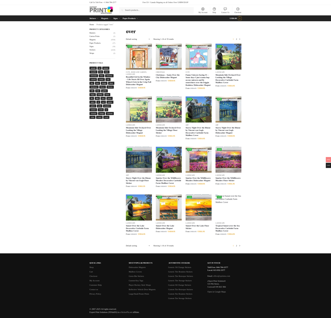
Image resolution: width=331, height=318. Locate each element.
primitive (107, 106)
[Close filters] (116, 29)
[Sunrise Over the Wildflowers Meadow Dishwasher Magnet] (199, 160)
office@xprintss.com (221, 276)
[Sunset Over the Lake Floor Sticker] (199, 207)
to (106, 110)
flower (103, 87)
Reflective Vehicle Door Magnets (142, 289)
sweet (100, 110)
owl (103, 102)
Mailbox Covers (135, 272)
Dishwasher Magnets (137, 267)
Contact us (93, 289)
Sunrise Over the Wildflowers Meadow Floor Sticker (228, 179)
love (103, 98)
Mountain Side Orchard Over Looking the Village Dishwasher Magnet (138, 130)
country (101, 79)
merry (109, 98)
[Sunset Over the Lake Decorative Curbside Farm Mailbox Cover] (139, 207)
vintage (101, 113)
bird (100, 72)
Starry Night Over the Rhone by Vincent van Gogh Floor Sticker (138, 180)
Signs (91, 46)
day (92, 83)
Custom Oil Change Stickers (179, 285)
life (92, 98)
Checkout (237, 12)
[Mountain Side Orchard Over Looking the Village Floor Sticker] (169, 109)
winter (99, 117)
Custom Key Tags (136, 281)
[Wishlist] (148, 48)
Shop (91, 267)
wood (106, 117)
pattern (93, 106)
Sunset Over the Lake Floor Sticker (197, 227)
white (92, 117)
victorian (93, 113)
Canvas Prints (94, 36)
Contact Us (225, 12)
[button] (236, 18)
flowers (110, 87)
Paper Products (95, 43)
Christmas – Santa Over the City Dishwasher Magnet (168, 76)
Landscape (130, 74)
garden (104, 91)
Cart (91, 272)
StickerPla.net (126, 312)
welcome (110, 113)
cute (108, 79)
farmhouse (94, 87)
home (107, 95)
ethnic (111, 83)
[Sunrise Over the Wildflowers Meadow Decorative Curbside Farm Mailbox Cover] (169, 160)
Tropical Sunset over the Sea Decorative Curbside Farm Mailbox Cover (228, 228)
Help (214, 12)
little (97, 98)
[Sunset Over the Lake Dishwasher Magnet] (169, 207)
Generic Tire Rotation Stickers (180, 272)
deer (97, 83)
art (99, 68)
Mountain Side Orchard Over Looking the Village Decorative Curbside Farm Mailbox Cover (228, 79)
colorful (93, 79)
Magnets (92, 40)
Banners (92, 33)
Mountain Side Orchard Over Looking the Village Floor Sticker (168, 130)
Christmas (160, 72)
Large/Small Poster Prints (139, 294)
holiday (100, 95)
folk (92, 91)
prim (99, 106)
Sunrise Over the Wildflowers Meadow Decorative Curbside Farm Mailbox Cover (168, 180)
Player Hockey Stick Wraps (140, 285)
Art (187, 125)
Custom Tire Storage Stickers (180, 298)
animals (93, 68)
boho (101, 76)
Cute (128, 72)
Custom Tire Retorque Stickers (180, 289)
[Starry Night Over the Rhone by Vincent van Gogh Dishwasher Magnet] (229, 109)
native (92, 102)
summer (93, 110)
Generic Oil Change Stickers (179, 267)
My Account (202, 12)
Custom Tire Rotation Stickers (180, 294)
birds (106, 72)
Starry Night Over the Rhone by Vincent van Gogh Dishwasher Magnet (228, 130)
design (104, 83)
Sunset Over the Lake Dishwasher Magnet (165, 227)
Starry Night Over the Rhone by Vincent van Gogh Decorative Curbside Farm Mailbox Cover (198, 131)
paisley (110, 102)
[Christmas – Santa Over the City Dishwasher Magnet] (169, 57)
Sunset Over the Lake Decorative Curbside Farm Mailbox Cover (137, 228)
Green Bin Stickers (136, 276)
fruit (98, 91)
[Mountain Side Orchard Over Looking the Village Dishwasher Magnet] (139, 109)
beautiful (93, 72)
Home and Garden (139, 72)
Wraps (91, 53)
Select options (139, 93)
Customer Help (95, 285)
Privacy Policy (95, 294)
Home (91, 25)
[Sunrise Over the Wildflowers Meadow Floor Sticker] (229, 160)
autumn (106, 68)
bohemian (94, 76)
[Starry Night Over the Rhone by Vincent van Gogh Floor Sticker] (139, 160)
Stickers (92, 50)
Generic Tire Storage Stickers (180, 281)
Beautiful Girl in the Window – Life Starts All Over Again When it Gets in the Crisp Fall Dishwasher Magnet (138, 81)
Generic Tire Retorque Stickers (180, 276)
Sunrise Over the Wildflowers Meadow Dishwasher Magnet (198, 179)
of (98, 102)
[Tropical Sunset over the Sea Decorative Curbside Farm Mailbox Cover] (229, 207)
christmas (109, 76)
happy (93, 95)
